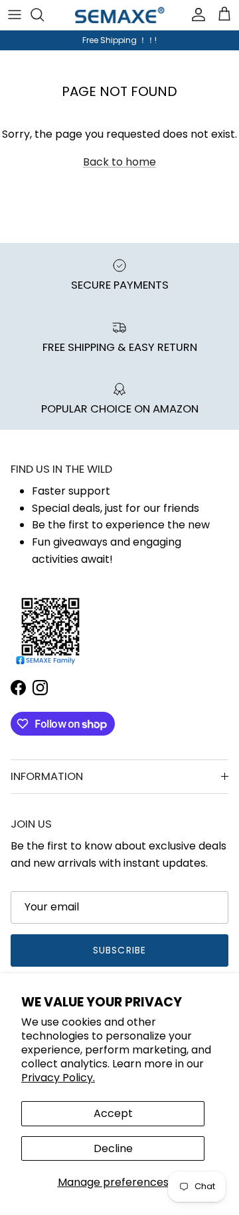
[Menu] (14, 14)
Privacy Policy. (58, 1077)
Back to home (119, 162)
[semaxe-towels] (120, 15)
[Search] (43, 14)
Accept (113, 1113)
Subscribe (119, 950)
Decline (113, 1148)
